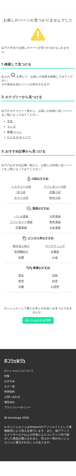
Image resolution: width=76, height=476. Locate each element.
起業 (21, 257)
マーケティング (55, 246)
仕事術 (55, 251)
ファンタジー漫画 (21, 222)
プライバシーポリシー (17, 407)
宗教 (21, 286)
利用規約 (9, 391)
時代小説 (55, 198)
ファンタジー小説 (55, 186)
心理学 (55, 286)
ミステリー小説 (21, 186)
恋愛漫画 (21, 227)
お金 (55, 257)
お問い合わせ (12, 396)
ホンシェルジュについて (18, 370)
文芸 (10, 121)
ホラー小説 (21, 198)
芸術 (55, 275)
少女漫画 (55, 227)
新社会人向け (21, 246)
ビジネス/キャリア (19, 137)
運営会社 (9, 402)
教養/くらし (14, 132)
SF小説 (21, 192)
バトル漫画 (21, 216)
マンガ (11, 126)
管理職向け (21, 251)
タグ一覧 (9, 386)
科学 (55, 281)
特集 (7, 376)
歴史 (21, 275)
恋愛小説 (55, 192)
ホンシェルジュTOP (38, 320)
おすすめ (9, 381)
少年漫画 (55, 216)
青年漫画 (55, 222)
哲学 (21, 281)
